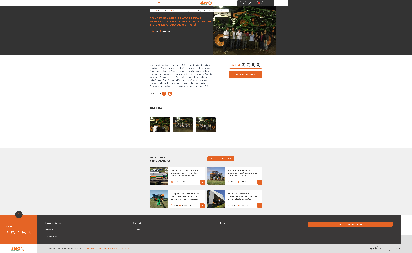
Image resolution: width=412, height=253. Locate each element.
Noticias (160, 11)
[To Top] (19, 214)
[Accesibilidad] (251, 3)
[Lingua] (260, 3)
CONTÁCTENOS (247, 74)
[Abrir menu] (151, 2)
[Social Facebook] (7, 232)
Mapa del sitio (124, 248)
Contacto (136, 229)
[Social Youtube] (23, 232)
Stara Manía (137, 223)
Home (153, 11)
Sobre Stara (49, 229)
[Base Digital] (398, 248)
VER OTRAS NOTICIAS (220, 158)
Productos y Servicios (53, 223)
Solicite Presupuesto (350, 224)
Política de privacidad (94, 248)
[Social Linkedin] (18, 232)
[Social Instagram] (12, 232)
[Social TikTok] (29, 232)
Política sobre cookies (110, 248)
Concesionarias (51, 236)
